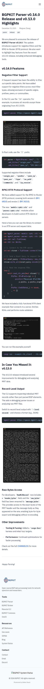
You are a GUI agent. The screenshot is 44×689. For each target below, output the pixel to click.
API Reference (7, 628)
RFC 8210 (24, 201)
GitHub (4, 636)
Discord (4, 662)
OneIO (4, 617)
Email (4, 659)
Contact (5, 655)
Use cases (5, 632)
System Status (7, 643)
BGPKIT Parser (7, 602)
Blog (3, 640)
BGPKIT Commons (8, 613)
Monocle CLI (6, 609)
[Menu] (39, 4)
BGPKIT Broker (7, 605)
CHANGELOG (23, 546)
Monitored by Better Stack (22, 682)
